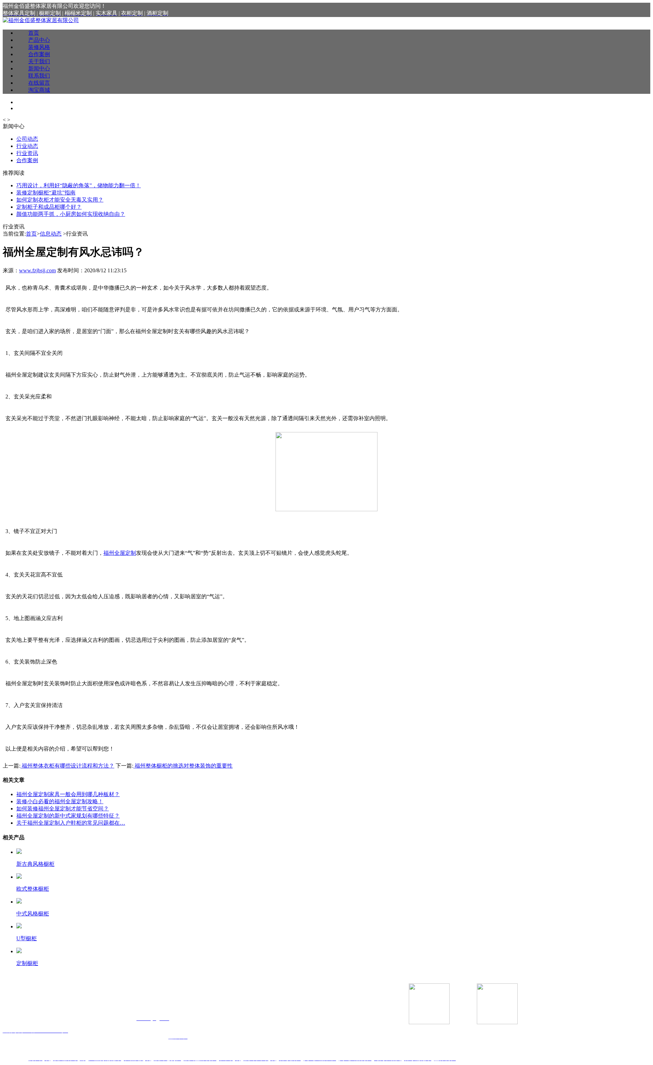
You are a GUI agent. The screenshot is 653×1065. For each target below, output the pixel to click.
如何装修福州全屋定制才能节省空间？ (62, 808)
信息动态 (51, 234)
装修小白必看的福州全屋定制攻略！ (59, 801)
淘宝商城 (39, 90)
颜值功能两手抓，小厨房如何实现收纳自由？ (70, 214)
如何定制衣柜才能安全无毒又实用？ (59, 200)
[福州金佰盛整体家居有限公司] (41, 20)
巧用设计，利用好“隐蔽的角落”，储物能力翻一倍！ (78, 185)
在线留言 (39, 83)
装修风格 (39, 47)
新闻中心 (39, 68)
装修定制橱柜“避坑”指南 (46, 192)
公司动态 (27, 139)
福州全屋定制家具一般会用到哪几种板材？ (68, 794)
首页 (33, 33)
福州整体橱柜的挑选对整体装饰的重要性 (183, 766)
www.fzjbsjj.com (37, 270)
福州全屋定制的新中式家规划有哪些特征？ (68, 816)
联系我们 (39, 76)
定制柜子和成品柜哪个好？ (49, 207)
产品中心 (39, 40)
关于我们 (39, 61)
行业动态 (27, 146)
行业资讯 (27, 153)
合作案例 (39, 54)
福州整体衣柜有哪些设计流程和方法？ (67, 766)
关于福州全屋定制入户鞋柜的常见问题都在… (70, 823)
